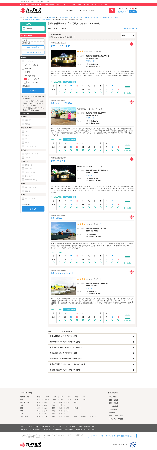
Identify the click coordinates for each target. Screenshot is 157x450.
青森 (47, 397)
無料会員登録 (122, 12)
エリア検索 (25, 4)
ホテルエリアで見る (33, 52)
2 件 (100, 224)
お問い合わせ (45, 427)
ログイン (132, 12)
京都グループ (90, 61)
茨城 (69, 399)
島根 (60, 411)
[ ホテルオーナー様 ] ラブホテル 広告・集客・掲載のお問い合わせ (112, 436)
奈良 (67, 408)
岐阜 (53, 405)
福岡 (38, 416)
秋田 (69, 397)
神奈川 (46, 399)
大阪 (38, 408)
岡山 (38, 411)
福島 (84, 397)
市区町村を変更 (33, 47)
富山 (45, 402)
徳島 (38, 413)
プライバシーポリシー (86, 427)
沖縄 (91, 416)
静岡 (45, 405)
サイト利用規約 (35, 429)
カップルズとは (26, 427)
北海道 (39, 397)
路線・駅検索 (35, 4)
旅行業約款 (69, 429)
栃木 (76, 399)
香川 (45, 413)
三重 (60, 405)
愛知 (38, 405)
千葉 (62, 399)
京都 (53, 408)
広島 (45, 411)
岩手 (54, 397)
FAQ (36, 427)
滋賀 (60, 408)
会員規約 (47, 429)
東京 (38, 399)
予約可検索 (81, 4)
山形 (76, 397)
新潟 (38, 402)
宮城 (62, 397)
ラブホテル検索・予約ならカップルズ (34, 17)
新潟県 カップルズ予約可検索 (80, 17)
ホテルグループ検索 (101, 4)
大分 (45, 416)
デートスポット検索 (48, 4)
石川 (53, 402)
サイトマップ (58, 427)
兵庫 (45, 408)
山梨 (67, 402)
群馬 (84, 399)
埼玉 (54, 399)
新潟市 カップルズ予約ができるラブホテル (37, 19)
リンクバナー (70, 427)
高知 (60, 413)
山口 (67, 411)
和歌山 (76, 408)
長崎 (53, 416)
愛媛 (53, 413)
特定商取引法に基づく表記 (85, 429)
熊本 (60, 416)
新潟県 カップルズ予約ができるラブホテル (104, 17)
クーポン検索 (71, 4)
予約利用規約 (58, 429)
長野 (75, 402)
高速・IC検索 (61, 4)
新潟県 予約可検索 (63, 17)
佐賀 (67, 416)
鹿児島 (83, 416)
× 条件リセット (129, 28)
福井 (60, 402)
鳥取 (53, 411)
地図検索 (90, 4)
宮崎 (75, 416)
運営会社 (23, 429)
